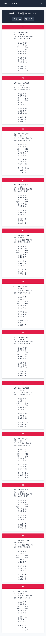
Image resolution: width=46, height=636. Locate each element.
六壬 (13, 3)
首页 (5, 3)
